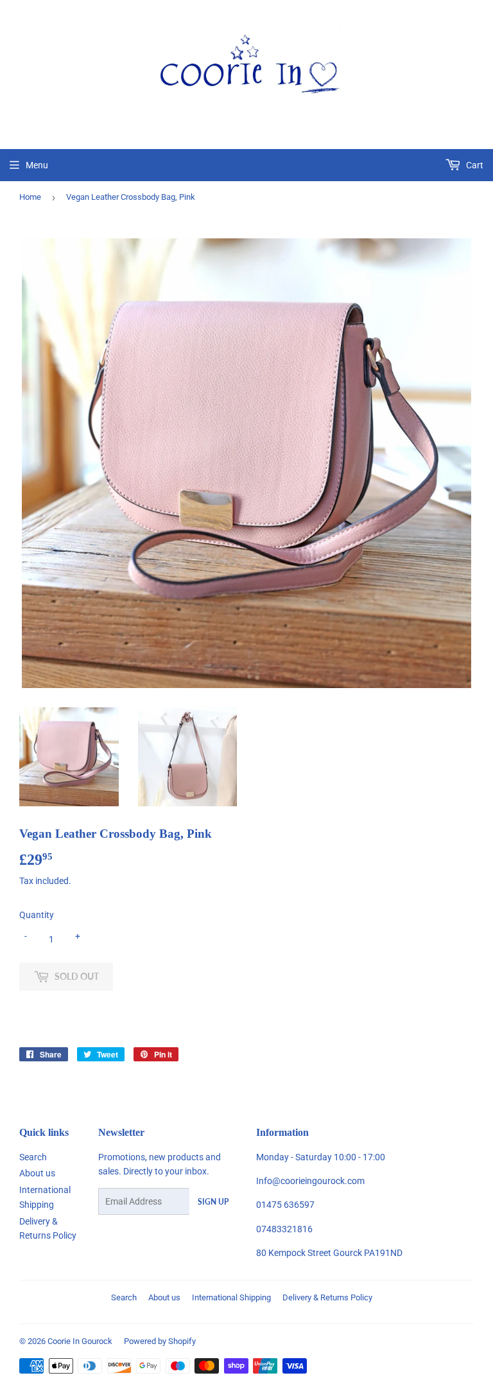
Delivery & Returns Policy (327, 1297)
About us (37, 1173)
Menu (37, 165)
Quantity (36, 915)
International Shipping (231, 1297)
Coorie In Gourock (80, 1341)
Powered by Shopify (160, 1341)
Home (30, 197)
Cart (473, 165)
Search (33, 1157)
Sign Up (213, 1202)
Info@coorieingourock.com (310, 1181)
